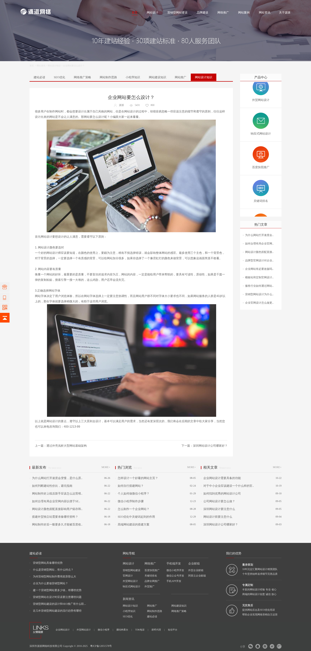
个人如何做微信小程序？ (132, 493)
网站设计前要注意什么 (216, 516)
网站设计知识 (54, 65)
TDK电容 (141, 629)
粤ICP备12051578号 (101, 646)
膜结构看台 (124, 629)
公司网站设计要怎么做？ (218, 501)
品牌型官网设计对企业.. (259, 260)
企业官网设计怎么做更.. (259, 302)
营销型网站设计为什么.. (259, 294)
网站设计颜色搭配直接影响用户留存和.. (56, 509)
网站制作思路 (108, 77)
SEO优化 (59, 77)
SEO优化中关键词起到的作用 (135, 516)
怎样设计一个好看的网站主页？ (136, 478)
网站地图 (286, 4)
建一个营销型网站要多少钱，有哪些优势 (56, 590)
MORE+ (106, 467)
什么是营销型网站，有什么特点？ (51, 569)
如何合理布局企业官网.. (259, 243)
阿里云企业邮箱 (197, 575)
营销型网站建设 (177, 12)
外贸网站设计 (130, 581)
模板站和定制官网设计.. (259, 277)
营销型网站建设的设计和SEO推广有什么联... (58, 603)
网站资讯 (264, 12)
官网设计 (128, 575)
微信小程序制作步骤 (129, 501)
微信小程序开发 (175, 570)
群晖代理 (158, 629)
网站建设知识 (157, 77)
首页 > (33, 65)
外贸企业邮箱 (195, 570)
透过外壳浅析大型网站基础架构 (66, 445)
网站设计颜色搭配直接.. (259, 252)
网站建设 (25, 4)
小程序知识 (133, 77)
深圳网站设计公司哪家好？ (210, 445)
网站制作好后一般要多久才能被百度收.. (56, 524)
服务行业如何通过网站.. (259, 285)
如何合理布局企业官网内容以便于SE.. (55, 501)
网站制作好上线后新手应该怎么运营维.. (56, 493)
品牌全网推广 (152, 581)
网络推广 (58, 4)
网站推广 (180, 77)
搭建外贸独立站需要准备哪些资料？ (54, 516)
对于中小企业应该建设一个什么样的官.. (227, 485)
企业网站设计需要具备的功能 (221, 478)
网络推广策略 (82, 77)
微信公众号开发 (175, 575)
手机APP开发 (173, 581)
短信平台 (172, 629)
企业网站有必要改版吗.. (259, 268)
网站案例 (244, 12)
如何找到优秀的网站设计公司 (221, 493)
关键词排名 (151, 575)
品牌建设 (202, 12)
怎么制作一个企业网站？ (132, 509)
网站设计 (46, 4)
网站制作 (35, 4)
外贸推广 (150, 586)
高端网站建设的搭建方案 (132, 524)
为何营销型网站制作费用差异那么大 (53, 576)
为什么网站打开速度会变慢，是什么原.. (56, 478)
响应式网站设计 (131, 586)
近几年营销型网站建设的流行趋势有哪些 (56, 610)
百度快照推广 (152, 570)
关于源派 (284, 12)
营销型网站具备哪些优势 (46, 562)
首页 (135, 12)
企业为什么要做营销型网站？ (49, 583)
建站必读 (39, 77)
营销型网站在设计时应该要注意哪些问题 (56, 597)
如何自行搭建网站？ (129, 485)
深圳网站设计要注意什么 (218, 509)
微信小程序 (105, 629)
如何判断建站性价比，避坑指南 (51, 485)
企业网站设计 (64, 629)
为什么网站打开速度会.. (259, 235)
